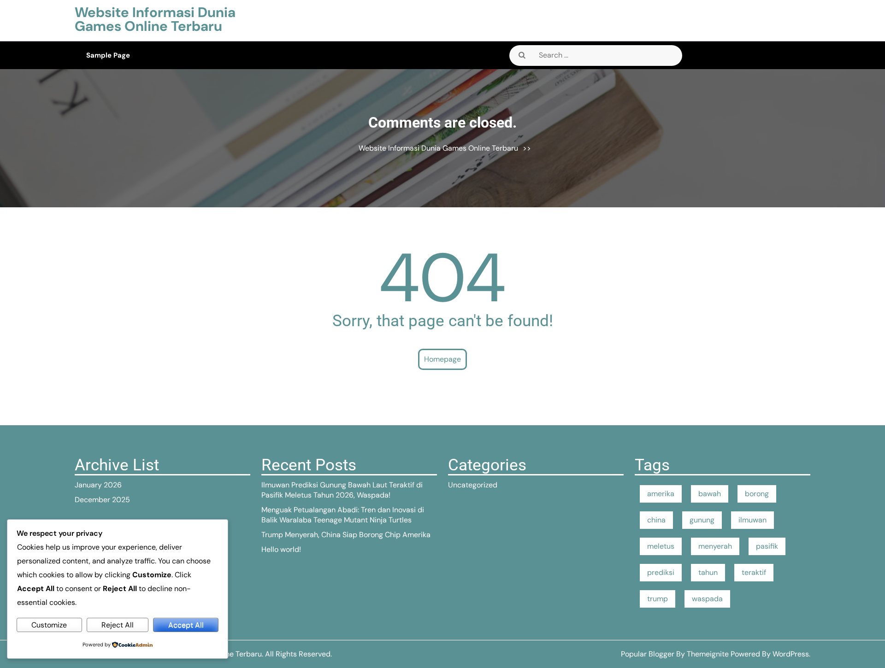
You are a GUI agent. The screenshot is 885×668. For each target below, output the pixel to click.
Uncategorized (472, 485)
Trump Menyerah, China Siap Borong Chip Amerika (346, 534)
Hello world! (281, 549)
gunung (702, 520)
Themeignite (708, 654)
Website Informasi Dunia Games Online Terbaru (155, 19)
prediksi (660, 572)
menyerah (715, 546)
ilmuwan (752, 520)
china (656, 520)
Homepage (442, 359)
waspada (707, 599)
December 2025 (102, 499)
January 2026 (98, 485)
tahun (708, 572)
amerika (660, 493)
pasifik (767, 546)
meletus (660, 546)
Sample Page (108, 55)
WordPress (791, 654)
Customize (49, 625)
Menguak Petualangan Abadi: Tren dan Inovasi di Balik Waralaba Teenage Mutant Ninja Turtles (342, 515)
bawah (709, 493)
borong (757, 493)
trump (657, 599)
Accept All (186, 625)
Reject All (117, 625)
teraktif (754, 572)
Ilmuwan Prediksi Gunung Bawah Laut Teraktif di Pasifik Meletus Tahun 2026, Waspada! (342, 490)
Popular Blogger (647, 654)
